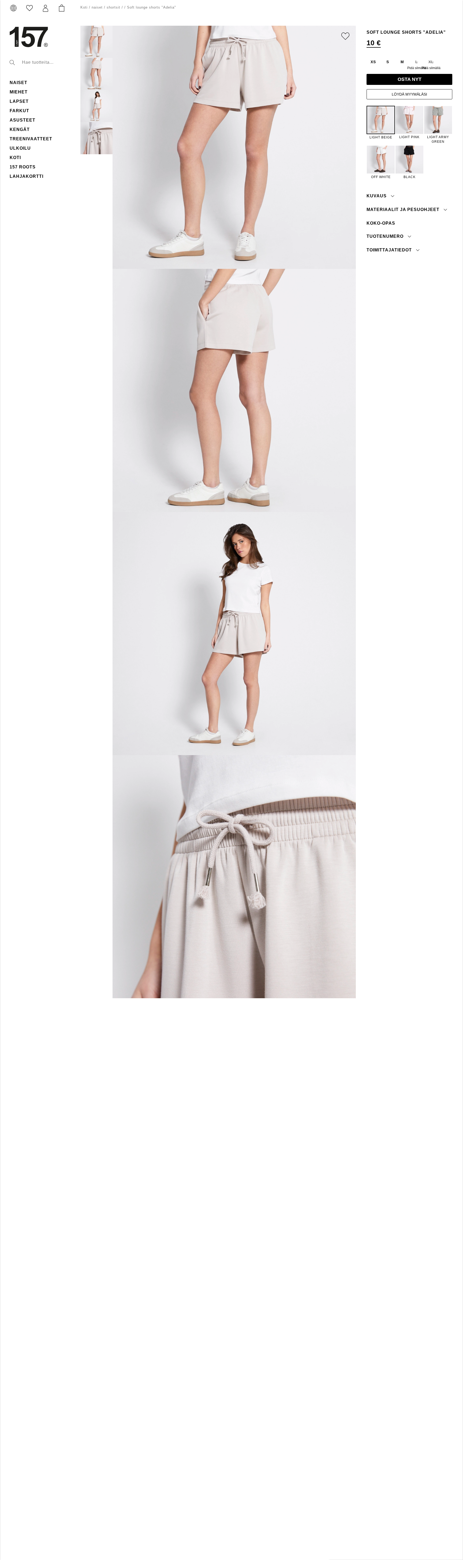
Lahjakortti (26, 176)
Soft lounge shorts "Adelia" (151, 7)
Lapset (19, 101)
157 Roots (23, 167)
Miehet (19, 92)
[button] (46, 8)
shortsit (113, 7)
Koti (15, 157)
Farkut (19, 110)
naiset (18, 82)
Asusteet (22, 120)
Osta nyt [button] (409, 79)
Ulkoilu (20, 148)
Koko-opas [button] (381, 223)
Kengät (20, 129)
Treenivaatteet (31, 139)
